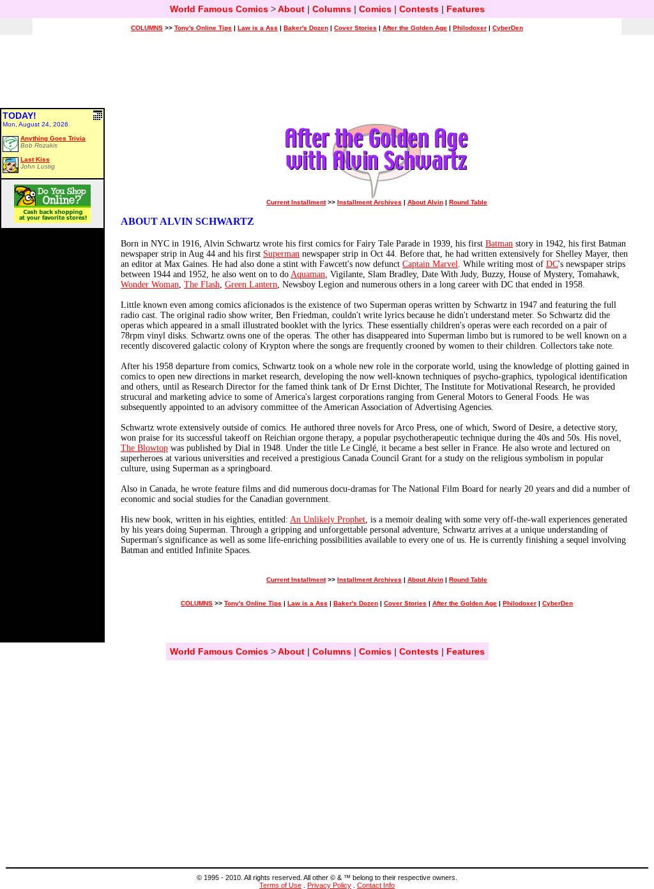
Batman (499, 243)
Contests (419, 9)
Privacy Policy (329, 885)
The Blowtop (144, 448)
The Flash (202, 284)
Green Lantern (251, 284)
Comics (375, 9)
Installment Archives (369, 202)
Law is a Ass (258, 27)
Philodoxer (470, 27)
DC (552, 264)
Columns (331, 9)
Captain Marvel (430, 264)
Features (465, 9)
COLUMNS (147, 27)
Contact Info (376, 885)
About (291, 9)
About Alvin (425, 202)
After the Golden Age (415, 27)
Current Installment (296, 202)
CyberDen (507, 27)
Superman (281, 254)
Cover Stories (355, 27)
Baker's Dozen (306, 27)
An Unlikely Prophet (327, 519)
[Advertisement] (327, 77)
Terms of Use (280, 885)
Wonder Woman (150, 284)
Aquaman (308, 274)
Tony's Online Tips (203, 27)
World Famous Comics (219, 9)
